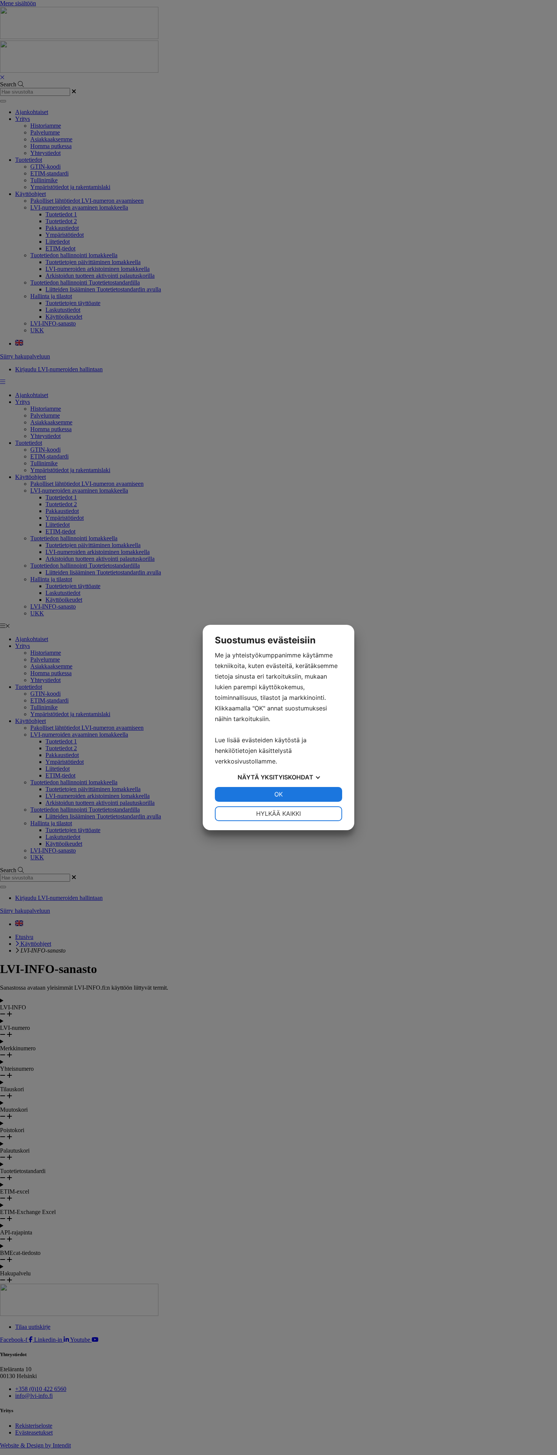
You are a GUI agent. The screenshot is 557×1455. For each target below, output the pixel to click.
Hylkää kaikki (278, 813)
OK (278, 794)
